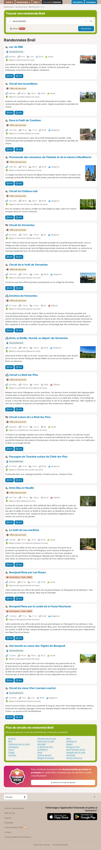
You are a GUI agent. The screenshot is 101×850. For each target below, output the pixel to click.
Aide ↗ (37, 2)
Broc (10, 741)
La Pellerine (42, 749)
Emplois (7, 818)
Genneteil (41, 744)
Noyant (69, 744)
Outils (8, 2)
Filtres (18, 28)
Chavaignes (13, 747)
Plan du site (9, 813)
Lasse (39, 752)
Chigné (11, 752)
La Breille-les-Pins (45, 747)
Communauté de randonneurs (17, 837)
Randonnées (22, 2)
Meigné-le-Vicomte (45, 758)
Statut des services (42, 844)
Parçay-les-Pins (73, 747)
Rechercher (86, 28)
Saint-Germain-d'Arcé (75, 749)
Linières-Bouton (44, 755)
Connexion (91, 2)
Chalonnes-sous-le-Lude (19, 744)
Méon (68, 738)
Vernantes (70, 755)
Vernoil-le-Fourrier (74, 758)
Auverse (11, 738)
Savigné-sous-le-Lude (75, 752)
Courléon (12, 755)
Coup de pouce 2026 (13, 827)
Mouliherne (71, 741)
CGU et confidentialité (14, 808)
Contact (7, 832)
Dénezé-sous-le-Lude (46, 738)
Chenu (11, 749)
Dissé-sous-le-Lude (45, 741)
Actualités (8, 822)
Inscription (78, 2)
